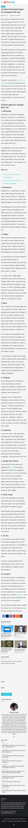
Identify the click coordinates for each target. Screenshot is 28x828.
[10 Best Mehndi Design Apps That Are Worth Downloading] (7, 643)
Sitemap (24, 821)
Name (3, 681)
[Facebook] (3, 616)
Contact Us (10, 821)
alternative (20, 595)
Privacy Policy (17, 821)
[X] (7, 616)
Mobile (3, 6)
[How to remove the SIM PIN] (21, 628)
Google (12, 467)
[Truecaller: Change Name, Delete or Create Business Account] (7, 628)
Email (3, 687)
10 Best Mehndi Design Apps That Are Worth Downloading (6, 650)
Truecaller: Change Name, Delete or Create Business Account (6, 635)
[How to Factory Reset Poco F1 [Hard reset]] (21, 644)
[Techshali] (9, 2)
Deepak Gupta (5, 15)
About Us (4, 821)
